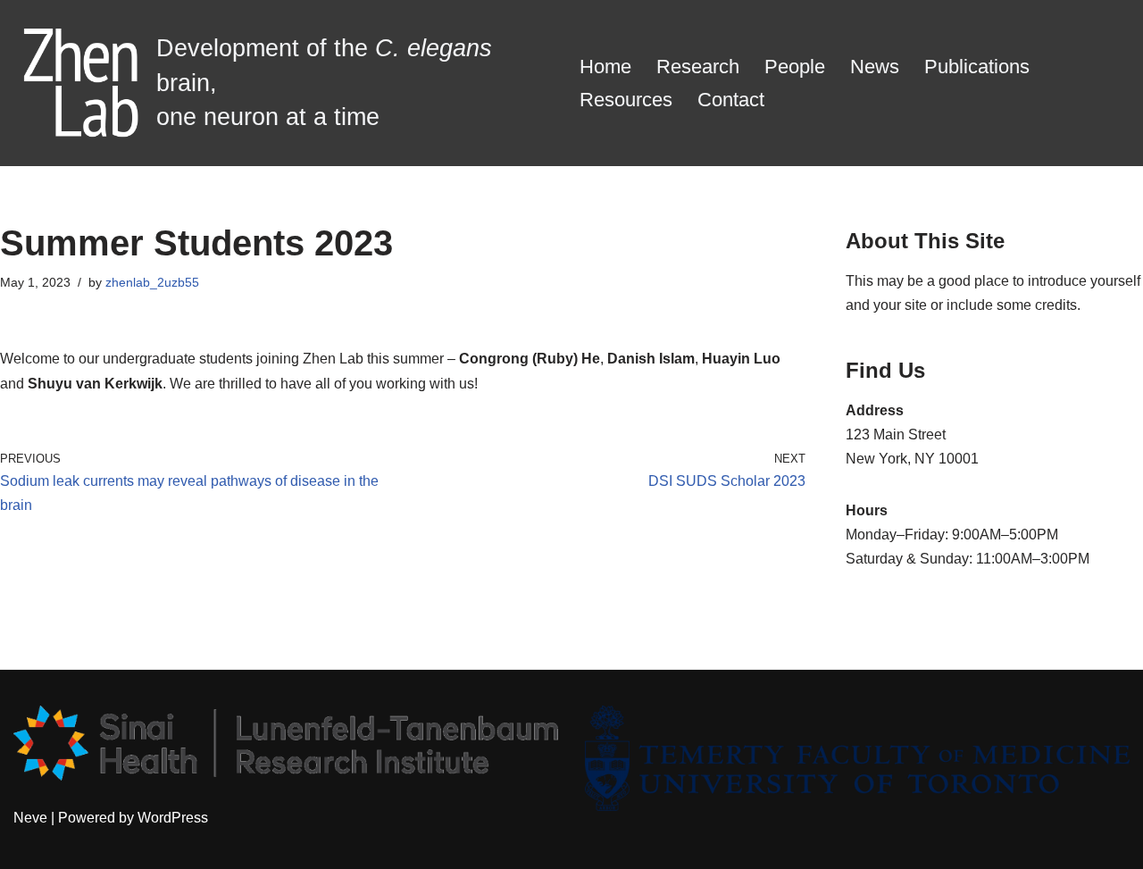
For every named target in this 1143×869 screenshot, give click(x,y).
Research (697, 66)
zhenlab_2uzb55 (152, 282)
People (794, 66)
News (874, 66)
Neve (30, 817)
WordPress (173, 817)
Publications (977, 66)
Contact (730, 99)
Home (605, 66)
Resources (626, 99)
